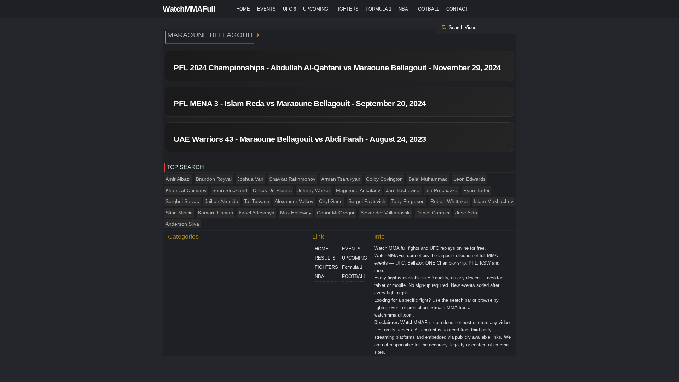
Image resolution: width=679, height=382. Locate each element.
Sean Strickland (229, 190)
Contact (457, 9)
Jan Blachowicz (403, 190)
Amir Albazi (178, 179)
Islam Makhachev (493, 201)
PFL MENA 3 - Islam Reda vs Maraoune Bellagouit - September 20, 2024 (300, 103)
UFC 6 (289, 9)
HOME (243, 9)
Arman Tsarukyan (340, 179)
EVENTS (266, 9)
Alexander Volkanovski (385, 212)
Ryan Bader (476, 190)
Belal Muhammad (428, 179)
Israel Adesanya (256, 212)
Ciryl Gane (331, 201)
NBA (403, 9)
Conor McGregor (336, 212)
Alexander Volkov (294, 201)
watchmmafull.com (393, 315)
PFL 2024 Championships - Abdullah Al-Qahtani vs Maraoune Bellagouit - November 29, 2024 (337, 67)
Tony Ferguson (408, 201)
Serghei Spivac (182, 201)
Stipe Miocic (179, 212)
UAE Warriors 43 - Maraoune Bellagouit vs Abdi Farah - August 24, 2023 (300, 139)
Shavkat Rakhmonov (292, 179)
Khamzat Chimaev (186, 190)
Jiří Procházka (442, 190)
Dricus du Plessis (272, 190)
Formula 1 (378, 9)
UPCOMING (315, 9)
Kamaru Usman (215, 212)
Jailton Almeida (221, 201)
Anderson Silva (182, 224)
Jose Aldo (466, 212)
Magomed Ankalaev (358, 190)
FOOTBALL (427, 9)
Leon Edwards (469, 179)
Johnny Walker (313, 190)
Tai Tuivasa (256, 201)
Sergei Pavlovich (366, 201)
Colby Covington (384, 179)
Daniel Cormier (433, 212)
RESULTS (325, 258)
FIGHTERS (347, 9)
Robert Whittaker (449, 201)
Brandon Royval (214, 179)
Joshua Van (250, 179)
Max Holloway (295, 212)
